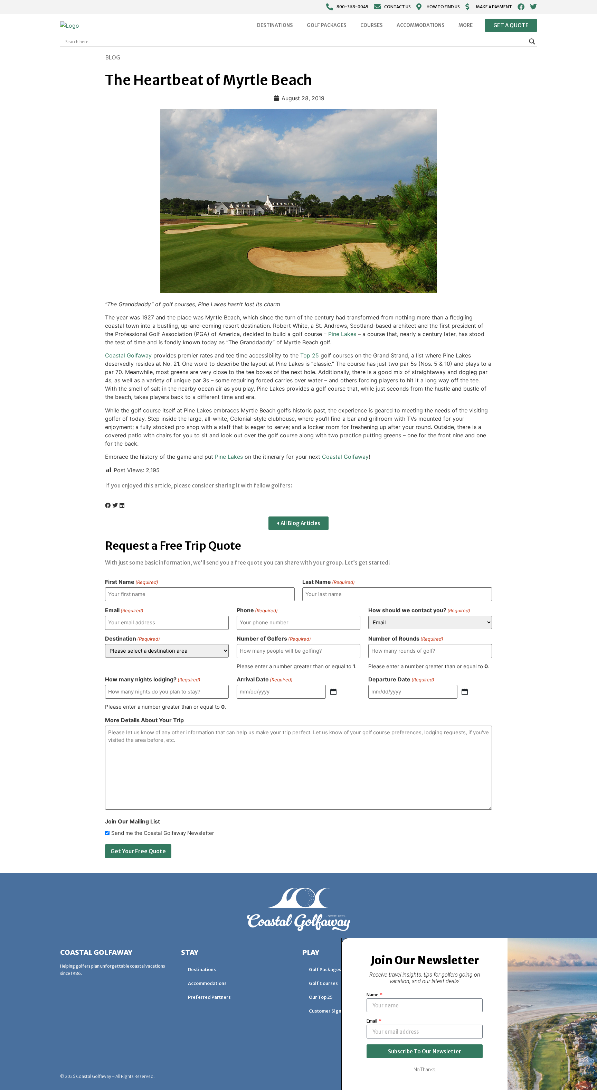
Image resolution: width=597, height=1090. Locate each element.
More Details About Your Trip (144, 720)
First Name (131, 582)
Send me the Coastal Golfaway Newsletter (162, 833)
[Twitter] (533, 6)
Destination (132, 638)
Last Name (328, 582)
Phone (257, 610)
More (465, 25)
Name (373, 994)
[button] (108, 505)
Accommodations (421, 25)
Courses (371, 25)
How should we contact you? (419, 610)
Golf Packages (327, 25)
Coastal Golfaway (128, 355)
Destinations (275, 25)
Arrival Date (265, 679)
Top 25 (309, 355)
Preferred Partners (209, 997)
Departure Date (401, 679)
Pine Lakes (342, 333)
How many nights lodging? (152, 679)
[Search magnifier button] (532, 41)
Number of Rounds (405, 638)
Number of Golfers (274, 638)
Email (124, 610)
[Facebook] (521, 6)
